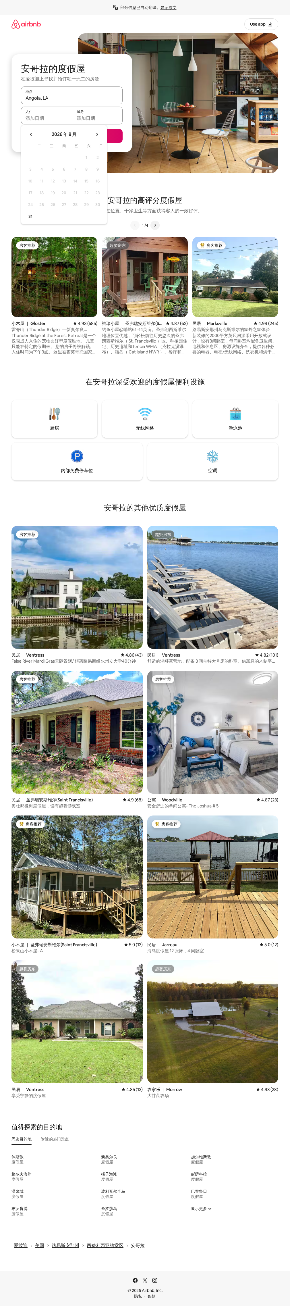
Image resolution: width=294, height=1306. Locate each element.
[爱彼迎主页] (26, 24)
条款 (152, 1296)
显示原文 (168, 7)
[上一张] (135, 225)
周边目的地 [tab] (21, 1139)
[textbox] (46, 118)
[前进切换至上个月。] (31, 134)
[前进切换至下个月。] (97, 134)
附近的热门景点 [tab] (55, 1139)
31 (30, 216)
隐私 (138, 1296)
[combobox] (72, 98)
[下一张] (155, 225)
